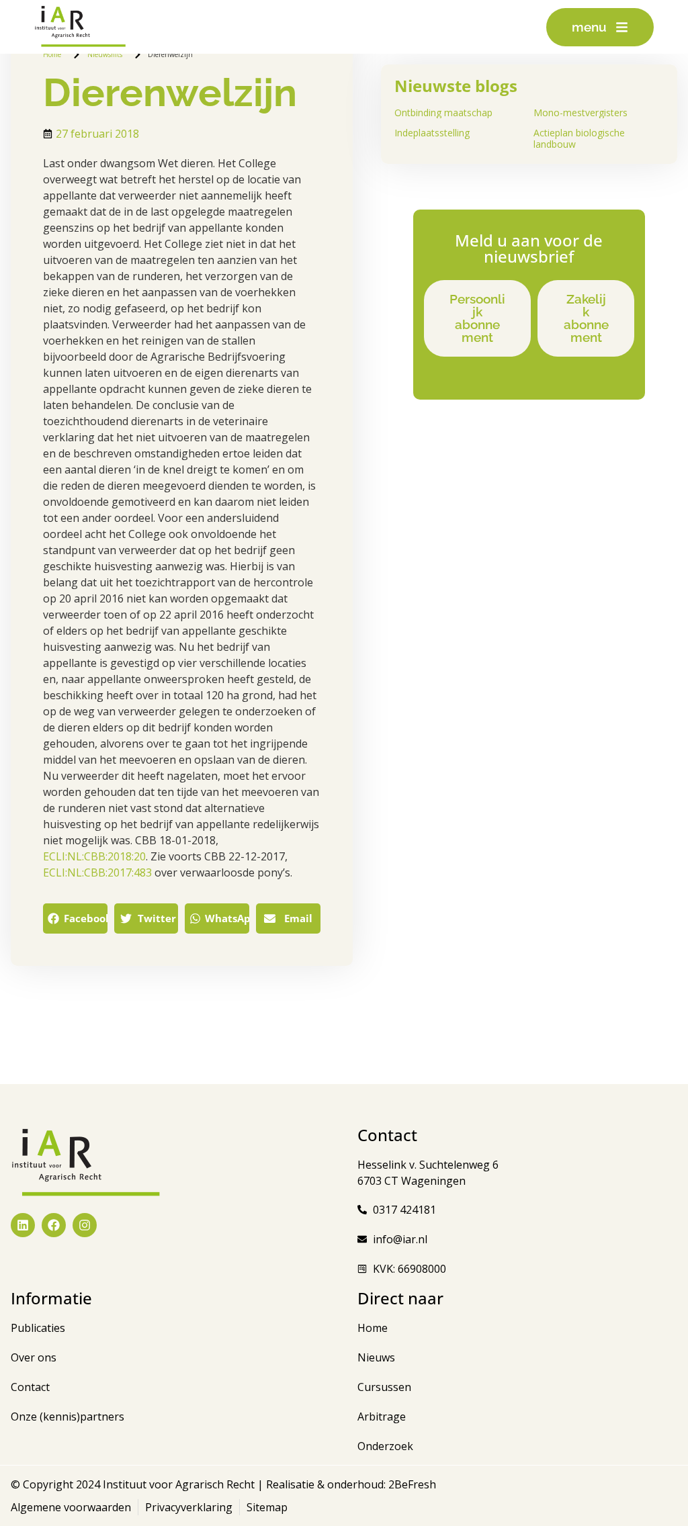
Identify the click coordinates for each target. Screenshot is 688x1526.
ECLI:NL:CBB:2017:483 (97, 872)
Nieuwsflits (104, 54)
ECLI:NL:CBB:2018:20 (94, 856)
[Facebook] (54, 1225)
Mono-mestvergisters (580, 112)
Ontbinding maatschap (443, 112)
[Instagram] (85, 1225)
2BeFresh (411, 1484)
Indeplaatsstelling (432, 132)
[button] (75, 918)
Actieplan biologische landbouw (579, 138)
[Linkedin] (23, 1225)
